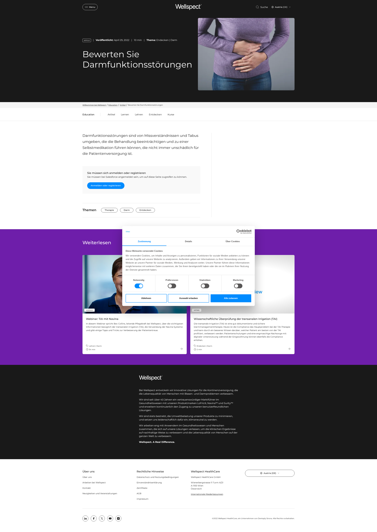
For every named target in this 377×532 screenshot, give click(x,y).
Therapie (109, 210)
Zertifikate (142, 488)
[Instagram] (118, 518)
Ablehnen (146, 298)
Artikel (111, 114)
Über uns (87, 477)
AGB (139, 493)
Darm (127, 210)
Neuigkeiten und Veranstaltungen (99, 493)
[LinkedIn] (85, 518)
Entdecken (155, 114)
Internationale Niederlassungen (207, 494)
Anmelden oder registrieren (106, 185)
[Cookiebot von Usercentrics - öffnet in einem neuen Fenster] (239, 232)
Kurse (171, 114)
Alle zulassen (231, 298)
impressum (142, 499)
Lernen (125, 114)
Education (88, 115)
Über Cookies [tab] (233, 241)
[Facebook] (94, 518)
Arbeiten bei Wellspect (94, 482)
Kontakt (86, 488)
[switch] (172, 286)
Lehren (139, 114)
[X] (102, 518)
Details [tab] (188, 241)
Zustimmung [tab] (144, 241)
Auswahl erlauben (188, 298)
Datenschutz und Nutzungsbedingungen (158, 477)
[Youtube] (110, 518)
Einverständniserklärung (149, 482)
